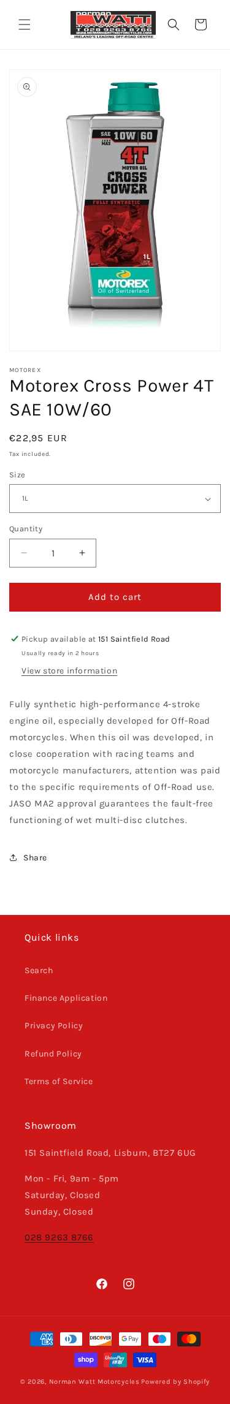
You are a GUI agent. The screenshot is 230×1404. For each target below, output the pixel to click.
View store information (69, 671)
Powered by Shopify (175, 1382)
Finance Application (66, 998)
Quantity (25, 528)
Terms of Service (59, 1081)
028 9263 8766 (59, 1237)
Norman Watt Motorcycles (94, 1382)
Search (39, 970)
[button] (24, 24)
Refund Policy (53, 1054)
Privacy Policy (54, 1025)
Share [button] (35, 857)
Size (17, 474)
